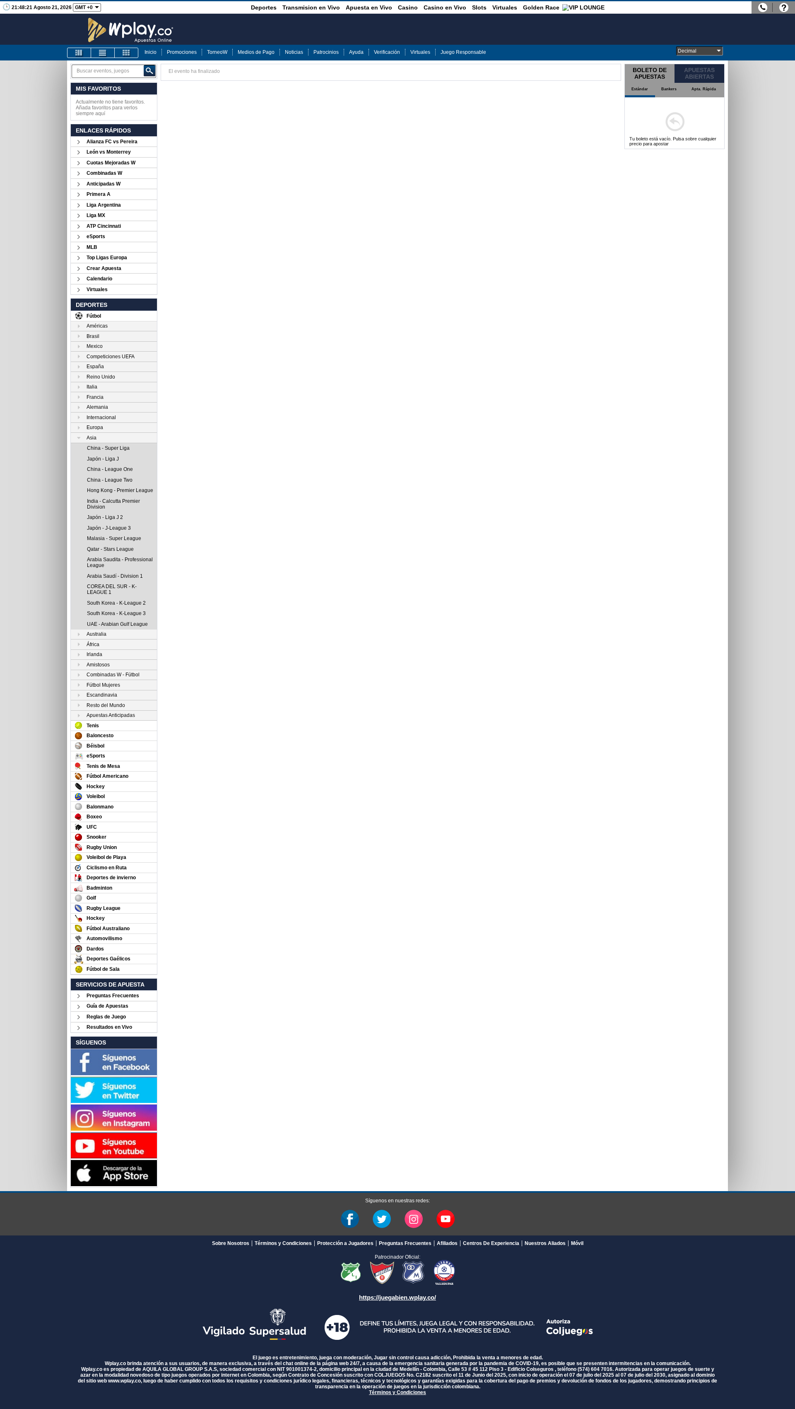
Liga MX (96, 215)
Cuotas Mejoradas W (111, 163)
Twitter (381, 1219)
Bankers (669, 89)
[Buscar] (149, 71)
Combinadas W (104, 173)
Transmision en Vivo (311, 7)
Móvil (577, 1243)
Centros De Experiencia (491, 1243)
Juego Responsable (463, 52)
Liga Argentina (104, 205)
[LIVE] (79, 53)
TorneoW (217, 52)
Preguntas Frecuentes (113, 996)
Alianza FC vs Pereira (112, 142)
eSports (96, 236)
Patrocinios (326, 52)
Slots (479, 7)
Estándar (639, 89)
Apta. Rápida (703, 89)
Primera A (99, 194)
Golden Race (541, 7)
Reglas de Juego (106, 1017)
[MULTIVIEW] (126, 53)
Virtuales (504, 7)
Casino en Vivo (445, 7)
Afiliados (447, 1243)
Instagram (413, 1219)
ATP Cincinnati (104, 226)
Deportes (264, 7)
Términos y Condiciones (283, 1243)
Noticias (294, 52)
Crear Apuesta (104, 268)
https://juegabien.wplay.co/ (397, 1297)
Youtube (445, 1219)
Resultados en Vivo (109, 1027)
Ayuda (356, 52)
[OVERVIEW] (102, 53)
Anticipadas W (103, 184)
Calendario (99, 279)
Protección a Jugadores (345, 1243)
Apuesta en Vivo (369, 7)
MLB (92, 247)
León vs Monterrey (109, 152)
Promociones (182, 52)
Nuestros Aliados (545, 1243)
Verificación (387, 52)
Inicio (151, 52)
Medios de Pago (256, 52)
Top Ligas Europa (107, 258)
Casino (408, 7)
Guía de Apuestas (107, 1006)
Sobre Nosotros (230, 1243)
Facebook (350, 1219)
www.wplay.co (124, 1381)
